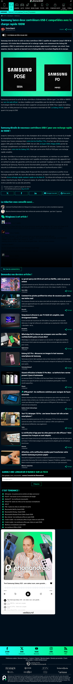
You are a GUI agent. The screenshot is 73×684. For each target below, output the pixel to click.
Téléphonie (4, 8)
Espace (27, 8)
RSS (65, 652)
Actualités (24, 329)
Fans (7, 652)
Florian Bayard (10, 28)
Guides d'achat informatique (29, 408)
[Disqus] (36, 243)
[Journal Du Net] (45, 668)
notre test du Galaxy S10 (20, 149)
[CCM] (27, 668)
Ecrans (26, 12)
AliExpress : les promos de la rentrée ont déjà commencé (22, 494)
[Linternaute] (62, 668)
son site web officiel (10, 102)
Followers (22, 652)
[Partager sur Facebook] (21, 193)
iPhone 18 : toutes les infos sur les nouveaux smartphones (22, 502)
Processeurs (32, 12)
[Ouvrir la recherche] (71, 1)
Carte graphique (18, 12)
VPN (47, 8)
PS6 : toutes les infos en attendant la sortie (18, 507)
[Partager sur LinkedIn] (35, 193)
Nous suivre (66, 193)
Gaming (16, 8)
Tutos (42, 8)
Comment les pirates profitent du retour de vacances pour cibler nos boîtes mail (46, 297)
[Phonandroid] (4, 678)
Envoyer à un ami (51, 193)
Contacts (31, 658)
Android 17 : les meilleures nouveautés (16, 499)
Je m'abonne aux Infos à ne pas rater (17, 35)
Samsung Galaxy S (27, 367)
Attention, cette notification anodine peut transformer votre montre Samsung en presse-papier (45, 453)
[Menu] (2, 1)
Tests (23, 427)
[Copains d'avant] (27, 672)
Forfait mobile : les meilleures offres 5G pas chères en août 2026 (24, 520)
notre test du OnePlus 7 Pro (36, 141)
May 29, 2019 (25, 189)
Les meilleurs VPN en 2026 (13, 527)
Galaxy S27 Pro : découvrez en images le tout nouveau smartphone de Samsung (42, 355)
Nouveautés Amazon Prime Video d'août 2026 (19, 514)
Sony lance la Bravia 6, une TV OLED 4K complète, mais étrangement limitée (43, 316)
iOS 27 (7, 504)
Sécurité (24, 309)
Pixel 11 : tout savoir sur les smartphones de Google (20, 497)
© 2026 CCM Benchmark (40, 660)
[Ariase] (62, 672)
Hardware (10, 16)
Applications (25, 348)
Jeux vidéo (24, 290)
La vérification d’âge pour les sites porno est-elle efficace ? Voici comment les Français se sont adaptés (46, 434)
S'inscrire (36, 484)
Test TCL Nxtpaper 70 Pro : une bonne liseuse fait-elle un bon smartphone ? (45, 415)
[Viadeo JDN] (45, 672)
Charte (65, 658)
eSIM (63, 8)
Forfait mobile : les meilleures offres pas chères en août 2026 (23, 522)
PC (11, 8)
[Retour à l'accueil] (36, 1)
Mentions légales (45, 658)
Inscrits (51, 652)
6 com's (62, 29)
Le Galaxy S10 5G (57, 107)
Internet (24, 446)
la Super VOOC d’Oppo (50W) (50, 143)
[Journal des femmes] (10, 668)
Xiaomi (23, 386)
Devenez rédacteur (23, 658)
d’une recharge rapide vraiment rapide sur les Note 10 (25, 177)
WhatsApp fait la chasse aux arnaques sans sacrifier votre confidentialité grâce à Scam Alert (44, 335)
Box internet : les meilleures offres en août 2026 (19, 517)
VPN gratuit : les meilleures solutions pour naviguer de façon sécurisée (46, 393)
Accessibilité (29, 660)
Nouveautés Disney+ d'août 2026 (15, 512)
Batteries (11, 12)
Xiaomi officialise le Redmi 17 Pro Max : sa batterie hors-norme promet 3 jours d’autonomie (46, 374)
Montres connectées (27, 466)
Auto (22, 8)
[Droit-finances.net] (10, 672)
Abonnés (36, 652)
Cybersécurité (55, 8)
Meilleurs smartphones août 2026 (15, 525)
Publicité (37, 658)
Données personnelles (57, 658)
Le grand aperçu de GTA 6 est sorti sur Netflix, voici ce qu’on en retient (46, 280)
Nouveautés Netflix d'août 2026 (14, 509)
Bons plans (35, 8)
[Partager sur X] (7, 193)
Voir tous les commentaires (11, 269)
